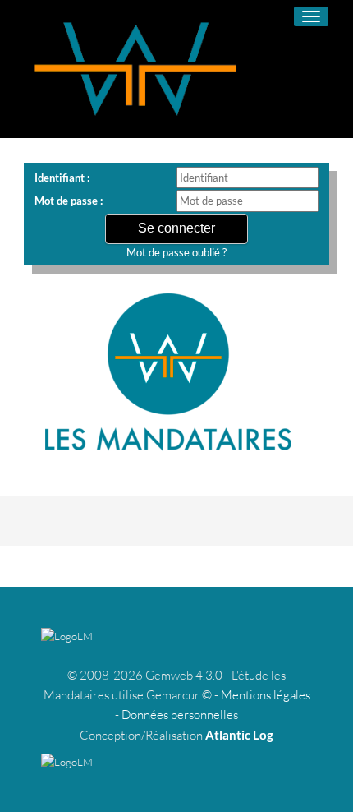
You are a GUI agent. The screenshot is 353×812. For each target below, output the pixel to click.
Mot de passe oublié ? (176, 252)
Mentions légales (265, 695)
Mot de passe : (68, 200)
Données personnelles (179, 714)
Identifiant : (61, 177)
